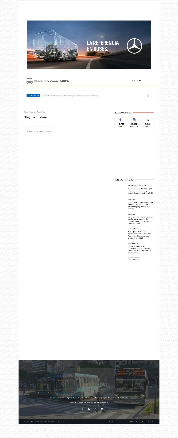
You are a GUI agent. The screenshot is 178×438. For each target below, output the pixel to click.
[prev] (146, 95)
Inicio (26, 112)
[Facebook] (130, 81)
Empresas (131, 199)
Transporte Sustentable (137, 186)
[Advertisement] (89, 9)
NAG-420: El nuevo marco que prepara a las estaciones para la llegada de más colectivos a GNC (140, 191)
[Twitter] (137, 81)
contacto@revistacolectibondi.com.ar (94, 388)
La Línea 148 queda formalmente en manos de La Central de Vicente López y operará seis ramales (70, 96)
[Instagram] (132, 81)
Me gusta (120, 119)
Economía (131, 214)
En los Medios (133, 228)
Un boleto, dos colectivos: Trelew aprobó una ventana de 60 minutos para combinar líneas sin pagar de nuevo (140, 220)
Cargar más (133, 259)
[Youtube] (140, 81)
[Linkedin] (135, 81)
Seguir (134, 119)
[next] (149, 95)
